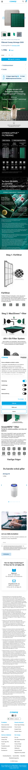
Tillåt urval (14, 407)
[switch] (24, 385)
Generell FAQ (4, 737)
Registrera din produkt (19, 752)
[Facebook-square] (13, 716)
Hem (2, 39)
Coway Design (17, 744)
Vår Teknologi (17, 746)
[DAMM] (17, 304)
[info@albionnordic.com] (14, 581)
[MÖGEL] (9, 448)
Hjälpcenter (14, 573)
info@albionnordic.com (14, 583)
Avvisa (14, 411)
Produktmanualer (5, 746)
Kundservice (4, 750)
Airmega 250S (16, 45)
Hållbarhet (16, 748)
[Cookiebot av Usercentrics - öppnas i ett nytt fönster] (20, 358)
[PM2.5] (24, 448)
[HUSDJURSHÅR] (11, 304)
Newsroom (4, 748)
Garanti (3, 744)
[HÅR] (4, 304)
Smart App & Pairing (19, 724)
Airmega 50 (6, 474)
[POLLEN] (9, 453)
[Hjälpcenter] (14, 570)
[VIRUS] (14, 448)
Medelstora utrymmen (6, 727)
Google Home (17, 729)
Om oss (16, 737)
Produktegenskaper (8, 65)
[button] (14, 65)
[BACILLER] (19, 453)
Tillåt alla (14, 403)
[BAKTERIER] (3, 448)
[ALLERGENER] (14, 453)
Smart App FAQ (5, 741)
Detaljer (5, 69)
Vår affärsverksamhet (19, 739)
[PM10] (19, 448)
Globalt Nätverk (18, 750)
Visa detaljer (21, 399)
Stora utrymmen (5, 724)
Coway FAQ (4, 739)
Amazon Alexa (17, 731)
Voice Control (17, 727)
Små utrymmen (5, 729)
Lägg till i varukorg (15, 59)
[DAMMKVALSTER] (24, 304)
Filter (5, 39)
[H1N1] (24, 453)
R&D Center (17, 741)
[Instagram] (15, 716)
